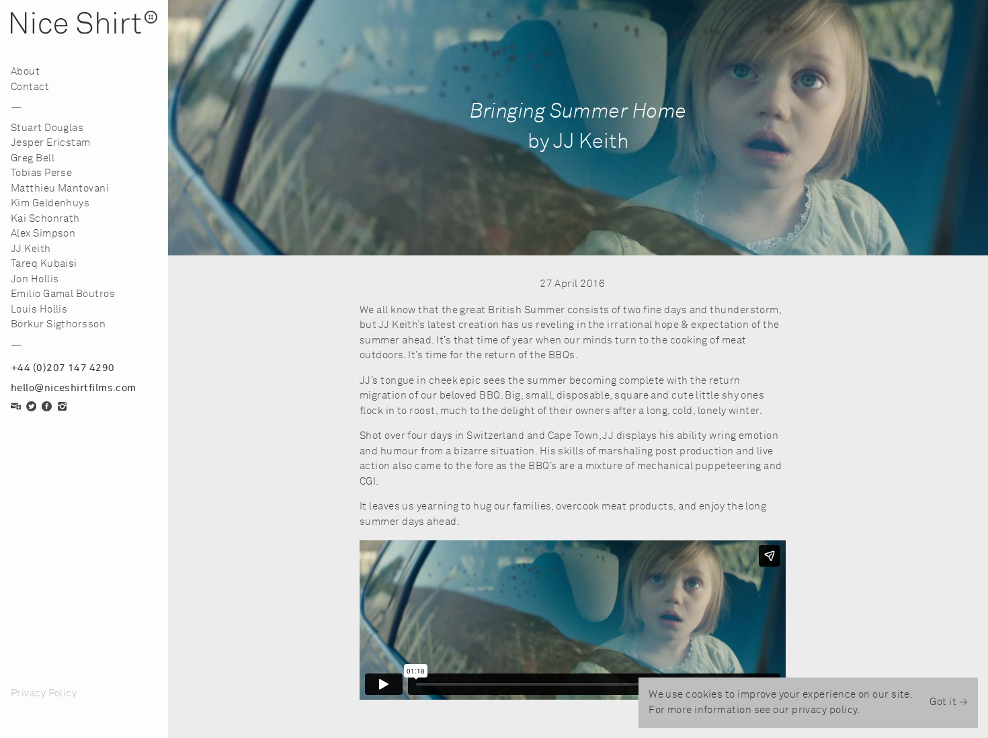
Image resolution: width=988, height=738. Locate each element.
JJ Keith (31, 249)
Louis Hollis (39, 309)
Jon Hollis (35, 279)
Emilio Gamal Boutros (63, 294)
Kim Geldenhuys (50, 203)
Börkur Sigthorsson (58, 324)
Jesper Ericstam (51, 143)
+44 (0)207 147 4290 (63, 368)
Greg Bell (32, 158)
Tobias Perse (41, 173)
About (25, 72)
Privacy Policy (44, 693)
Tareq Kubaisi (44, 264)
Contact (30, 87)
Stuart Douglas (47, 128)
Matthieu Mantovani (60, 188)
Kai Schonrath (45, 219)
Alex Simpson (43, 234)
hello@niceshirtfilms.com (73, 388)
